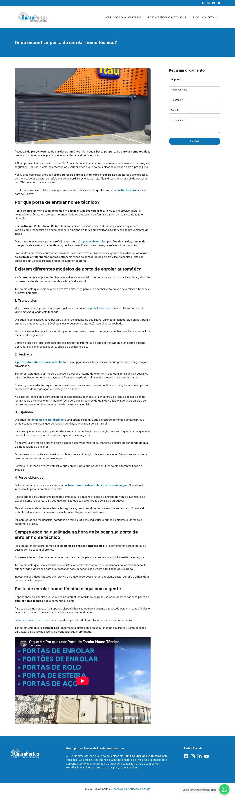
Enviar (194, 141)
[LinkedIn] (212, 3)
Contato (208, 17)
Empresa (176, 79)
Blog (196, 17)
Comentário (178, 120)
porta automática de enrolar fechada (41, 362)
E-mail (175, 110)
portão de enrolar (128, 190)
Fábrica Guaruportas (127, 17)
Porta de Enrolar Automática (167, 17)
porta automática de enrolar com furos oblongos (96, 485)
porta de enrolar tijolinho (47, 419)
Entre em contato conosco (31, 620)
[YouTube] (218, 3)
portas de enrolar (94, 241)
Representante (179, 89)
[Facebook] (202, 3)
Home (108, 17)
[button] (217, 17)
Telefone (177, 100)
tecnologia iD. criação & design (131, 788)
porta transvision (100, 308)
